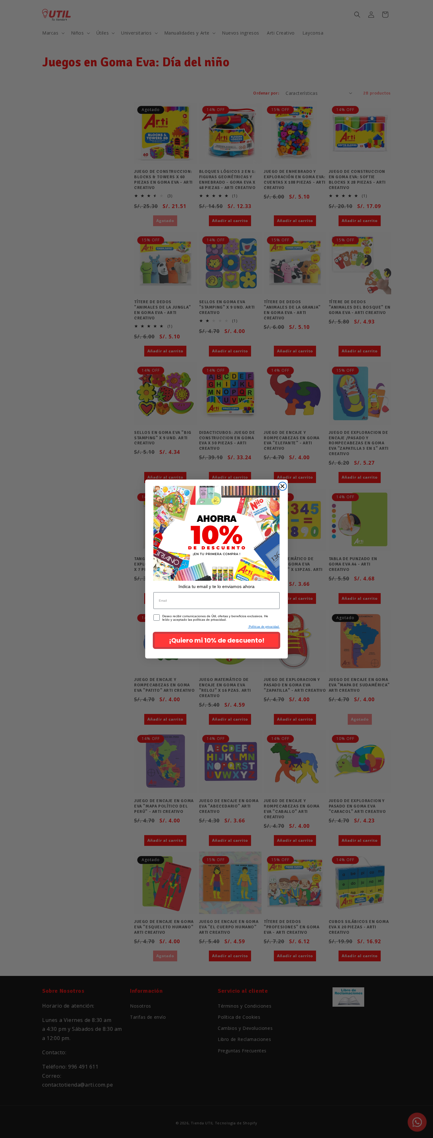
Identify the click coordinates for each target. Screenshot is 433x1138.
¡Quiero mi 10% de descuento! (216, 640)
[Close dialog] (282, 486)
